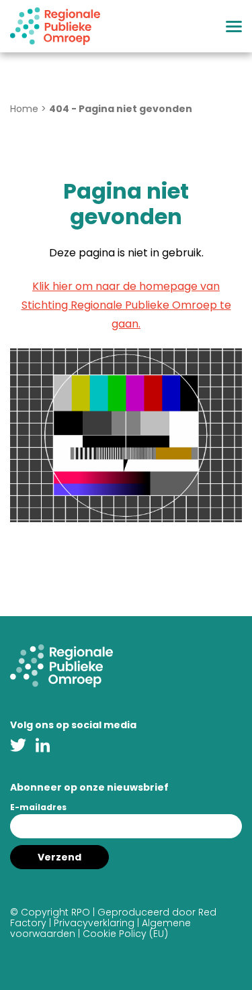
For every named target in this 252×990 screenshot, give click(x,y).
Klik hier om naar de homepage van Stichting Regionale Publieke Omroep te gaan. (126, 305)
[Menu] (234, 26)
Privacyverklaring (94, 923)
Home (24, 108)
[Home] (55, 26)
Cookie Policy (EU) (125, 933)
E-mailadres (38, 807)
